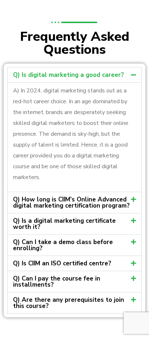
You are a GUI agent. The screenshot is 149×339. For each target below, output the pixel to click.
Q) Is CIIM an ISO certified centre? (62, 263)
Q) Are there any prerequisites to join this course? (68, 303)
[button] (74, 75)
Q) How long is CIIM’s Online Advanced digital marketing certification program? (71, 202)
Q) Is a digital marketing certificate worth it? (64, 224)
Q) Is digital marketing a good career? (68, 75)
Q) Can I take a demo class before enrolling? (63, 245)
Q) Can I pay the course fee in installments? (56, 281)
